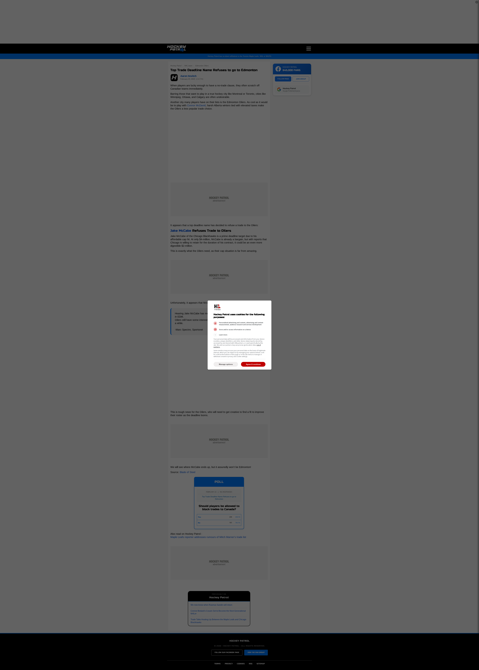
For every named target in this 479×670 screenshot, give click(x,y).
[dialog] (239, 335)
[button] (239, 335)
